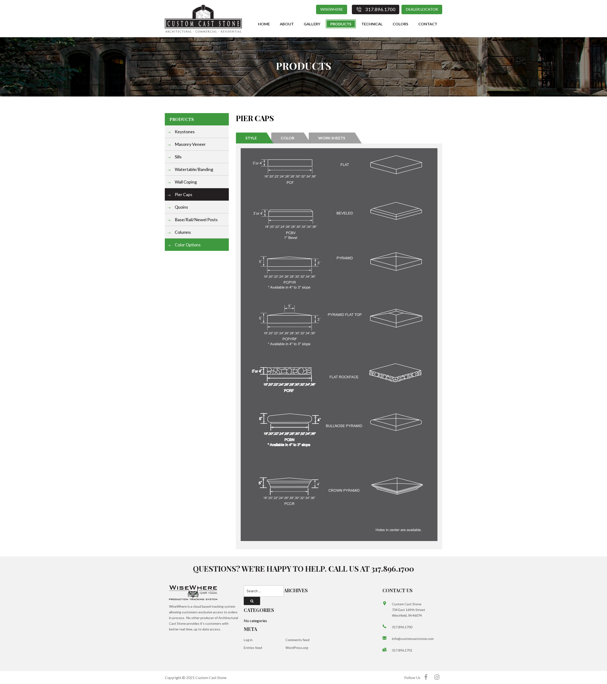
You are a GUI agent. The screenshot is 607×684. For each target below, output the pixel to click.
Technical (372, 24)
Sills (178, 156)
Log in (248, 640)
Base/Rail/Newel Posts (196, 219)
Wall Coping (185, 181)
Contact (427, 24)
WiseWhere (331, 9)
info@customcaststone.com (413, 639)
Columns (182, 232)
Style (251, 138)
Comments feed (297, 640)
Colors (400, 24)
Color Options (187, 244)
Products (340, 24)
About (287, 24)
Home (264, 24)
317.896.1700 (402, 627)
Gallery (312, 24)
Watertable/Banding (193, 169)
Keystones (184, 131)
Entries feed (253, 648)
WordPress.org (296, 648)
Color (287, 138)
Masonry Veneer (190, 144)
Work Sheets (331, 138)
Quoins (181, 207)
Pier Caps (183, 194)
